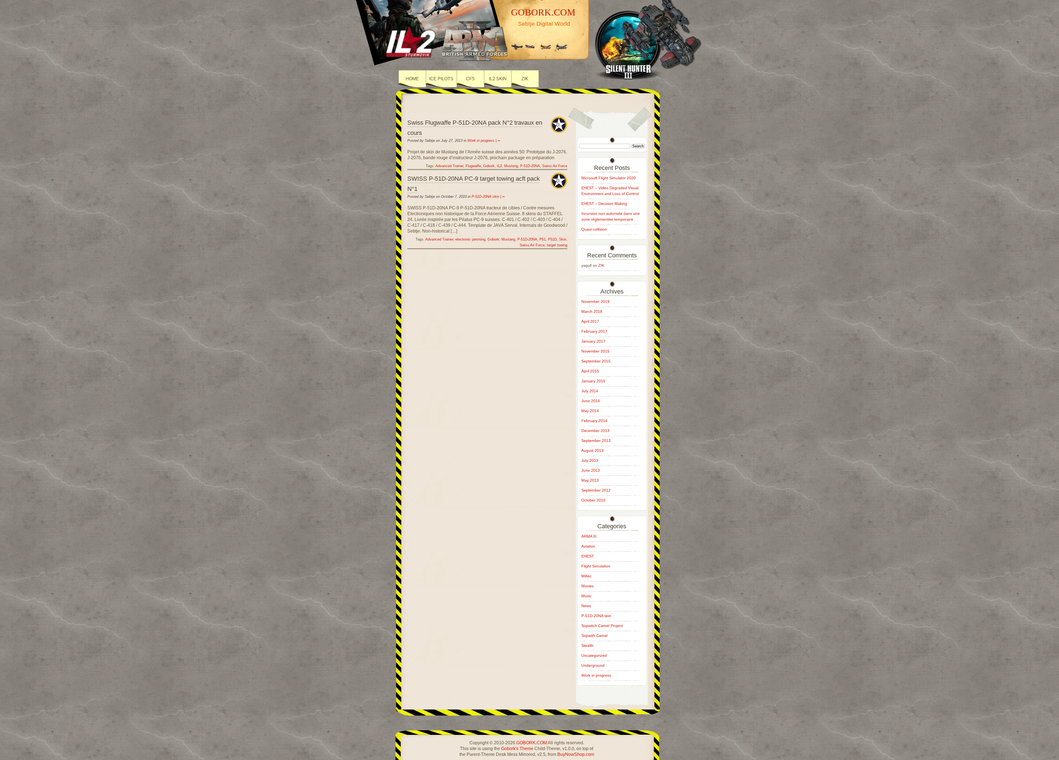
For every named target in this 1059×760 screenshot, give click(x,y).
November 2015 (595, 351)
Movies (587, 586)
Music (586, 596)
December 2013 (595, 430)
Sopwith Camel (594, 635)
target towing (557, 245)
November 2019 (595, 301)
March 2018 (591, 311)
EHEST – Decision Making (604, 203)
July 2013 (589, 460)
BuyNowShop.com (575, 754)
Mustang (511, 166)
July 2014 (589, 391)
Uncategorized (594, 655)
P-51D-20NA (530, 166)
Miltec (586, 576)
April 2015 (590, 371)
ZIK (525, 78)
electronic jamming (470, 239)
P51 (542, 239)
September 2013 (596, 440)
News (586, 606)
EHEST (587, 556)
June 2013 (590, 470)
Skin (562, 239)
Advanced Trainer (449, 166)
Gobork (489, 166)
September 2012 (596, 490)
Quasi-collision (594, 229)
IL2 (499, 166)
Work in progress (480, 140)
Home (412, 78)
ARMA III (589, 536)
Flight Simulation (595, 566)
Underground (593, 665)
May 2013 (590, 480)
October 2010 (593, 500)
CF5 (470, 78)
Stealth (587, 645)
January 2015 (593, 381)
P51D (552, 239)
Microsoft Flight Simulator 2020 (608, 178)
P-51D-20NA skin (485, 196)
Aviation (588, 546)
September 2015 (596, 361)
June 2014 (590, 401)
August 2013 (592, 450)
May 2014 (590, 411)
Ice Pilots (441, 78)
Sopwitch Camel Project (602, 625)
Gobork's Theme (517, 748)
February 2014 (594, 420)
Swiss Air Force (554, 166)
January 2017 (593, 341)
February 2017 (594, 331)
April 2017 (590, 321)
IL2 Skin (498, 78)
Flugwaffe (473, 166)
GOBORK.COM (543, 12)
